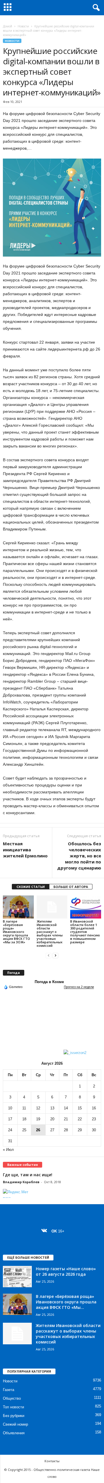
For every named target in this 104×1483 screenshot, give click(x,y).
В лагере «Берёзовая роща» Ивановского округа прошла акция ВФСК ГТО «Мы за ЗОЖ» (16, 931)
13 (52, 1108)
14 (66, 1108)
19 (38, 1119)
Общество (12, 1398)
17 (10, 1119)
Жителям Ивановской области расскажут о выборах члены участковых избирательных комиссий (50, 933)
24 (10, 1130)
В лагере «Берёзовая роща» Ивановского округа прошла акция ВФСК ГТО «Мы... (66, 1302)
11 (24, 1108)
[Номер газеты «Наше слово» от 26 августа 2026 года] (17, 1277)
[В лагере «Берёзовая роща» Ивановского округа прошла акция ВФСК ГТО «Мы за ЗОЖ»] (18, 907)
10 (10, 1108)
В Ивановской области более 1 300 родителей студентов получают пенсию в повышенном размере (85, 931)
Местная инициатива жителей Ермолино (25, 850)
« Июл (8, 1149)
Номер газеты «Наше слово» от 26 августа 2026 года (66, 1271)
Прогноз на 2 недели (79, 987)
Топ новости (13, 1407)
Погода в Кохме (49, 982)
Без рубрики (13, 1416)
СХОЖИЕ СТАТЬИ (30, 886)
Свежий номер (15, 1424)
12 (38, 1108)
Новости (23, 26)
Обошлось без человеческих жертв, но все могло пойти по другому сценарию (79, 856)
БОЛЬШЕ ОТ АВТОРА (70, 886)
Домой (7, 26)
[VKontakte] (45, 1231)
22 (80, 1119)
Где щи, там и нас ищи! (27, 1174)
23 (94, 1119)
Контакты (52, 1461)
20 (52, 1119)
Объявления (14, 1433)
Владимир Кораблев (21, 1182)
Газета (8, 1390)
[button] (95, 7)
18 (24, 1119)
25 (24, 1130)
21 (66, 1119)
